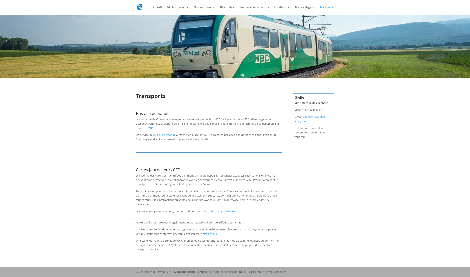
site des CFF (210, 234)
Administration (176, 7)
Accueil (157, 7)
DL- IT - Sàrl (246, 272)
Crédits (202, 272)
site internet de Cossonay (219, 211)
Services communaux (252, 7)
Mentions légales (185, 272)
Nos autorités (202, 7)
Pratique (325, 7)
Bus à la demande (164, 135)
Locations (280, 7)
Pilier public (227, 7)
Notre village (303, 7)
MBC (150, 128)
